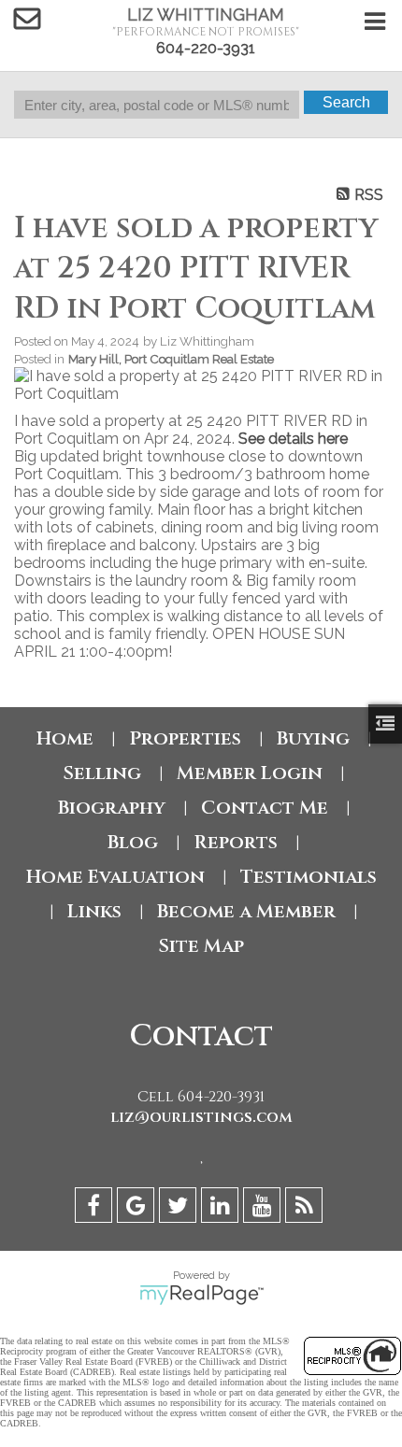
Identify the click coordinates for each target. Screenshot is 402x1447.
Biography (111, 807)
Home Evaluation (115, 876)
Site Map (201, 945)
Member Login (250, 773)
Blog (133, 842)
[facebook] (96, 1208)
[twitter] (180, 1208)
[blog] (306, 1208)
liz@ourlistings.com (201, 1117)
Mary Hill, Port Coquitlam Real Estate (171, 358)
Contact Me (264, 807)
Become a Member (246, 911)
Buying (313, 738)
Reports (236, 842)
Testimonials (308, 876)
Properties (185, 738)
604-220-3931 (205, 48)
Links (94, 911)
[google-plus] (138, 1208)
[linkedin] (222, 1208)
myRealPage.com (201, 1295)
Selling (102, 773)
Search (346, 102)
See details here (293, 438)
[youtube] (264, 1208)
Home (64, 738)
